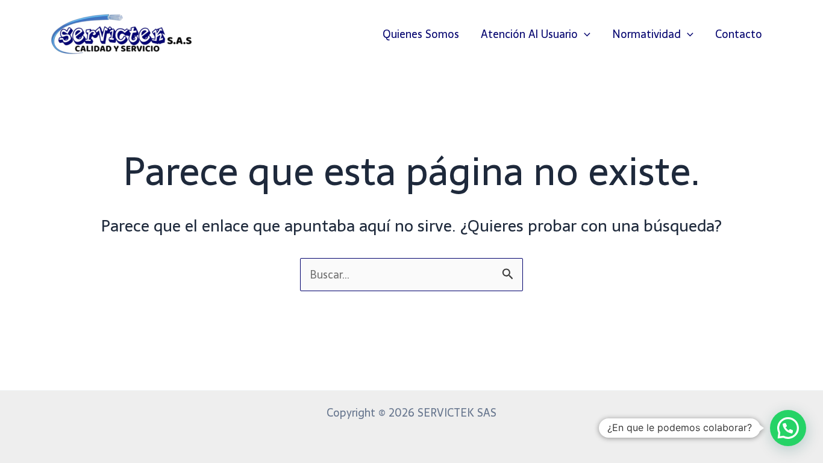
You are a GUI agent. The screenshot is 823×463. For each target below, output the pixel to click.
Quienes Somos (421, 34)
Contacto (738, 34)
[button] (584, 34)
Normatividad (646, 34)
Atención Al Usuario (529, 34)
